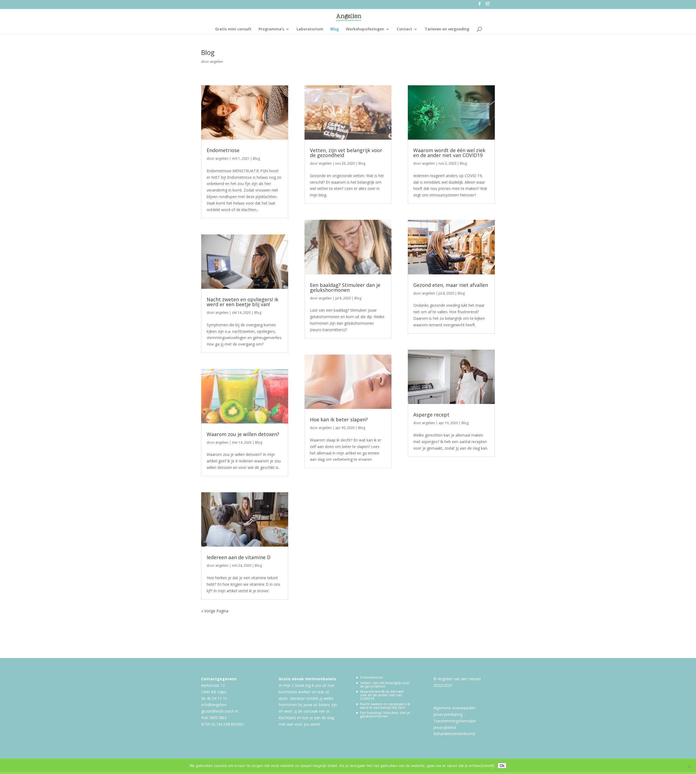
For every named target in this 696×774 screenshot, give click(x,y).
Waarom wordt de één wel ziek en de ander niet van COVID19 (449, 152)
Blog (334, 29)
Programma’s (271, 29)
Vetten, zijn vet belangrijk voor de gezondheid (346, 152)
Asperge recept (431, 414)
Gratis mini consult (233, 29)
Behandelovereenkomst (454, 733)
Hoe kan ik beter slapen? (339, 419)
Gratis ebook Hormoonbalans (307, 678)
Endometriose (223, 150)
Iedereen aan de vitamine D (239, 557)
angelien (216, 61)
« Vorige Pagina (214, 610)
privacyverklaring (447, 714)
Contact (404, 29)
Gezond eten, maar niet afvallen (450, 285)
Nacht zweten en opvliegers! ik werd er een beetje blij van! (242, 302)
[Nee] (689, 766)
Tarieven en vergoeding (447, 29)
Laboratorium (310, 29)
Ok (502, 765)
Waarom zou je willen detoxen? (243, 434)
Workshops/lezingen (365, 29)
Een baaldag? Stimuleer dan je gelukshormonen (345, 287)
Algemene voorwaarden (454, 707)
